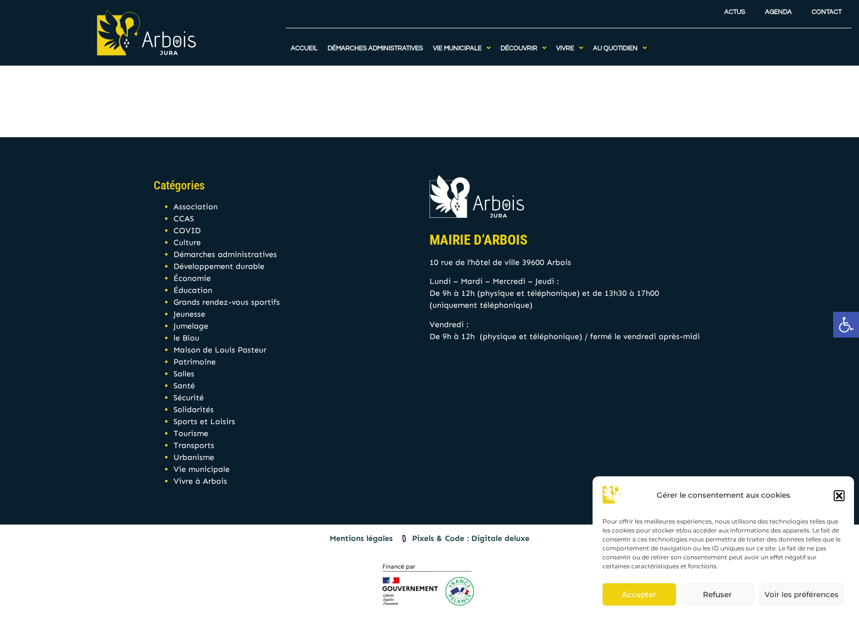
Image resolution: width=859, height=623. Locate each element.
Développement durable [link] (218, 266)
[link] (846, 325)
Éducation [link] (192, 290)
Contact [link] (827, 12)
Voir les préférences (802, 594)
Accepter (639, 594)
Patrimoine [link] (194, 361)
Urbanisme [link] (193, 457)
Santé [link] (184, 385)
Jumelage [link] (190, 326)
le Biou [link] (186, 338)
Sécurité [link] (188, 397)
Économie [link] (192, 278)
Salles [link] (183, 373)
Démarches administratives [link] (225, 254)
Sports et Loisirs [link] (204, 421)
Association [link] (195, 206)
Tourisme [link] (190, 433)
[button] (839, 496)
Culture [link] (187, 242)
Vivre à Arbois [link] (200, 481)
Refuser (717, 594)
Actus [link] (734, 12)
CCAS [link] (183, 218)
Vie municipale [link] (201, 469)
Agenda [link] (778, 12)
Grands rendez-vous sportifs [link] (226, 302)
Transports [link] (193, 445)
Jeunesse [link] (189, 314)
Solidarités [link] (193, 409)
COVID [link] (187, 230)
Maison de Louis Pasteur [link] (219, 350)
